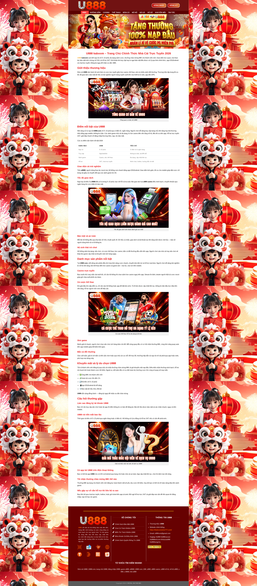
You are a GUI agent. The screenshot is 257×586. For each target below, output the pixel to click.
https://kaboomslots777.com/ (161, 530)
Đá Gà (142, 12)
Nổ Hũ (134, 12)
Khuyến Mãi (160, 12)
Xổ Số (150, 12)
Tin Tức (171, 12)
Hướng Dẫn (95, 12)
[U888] (92, 5)
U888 (84, 12)
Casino (106, 12)
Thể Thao (116, 12)
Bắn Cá (126, 12)
